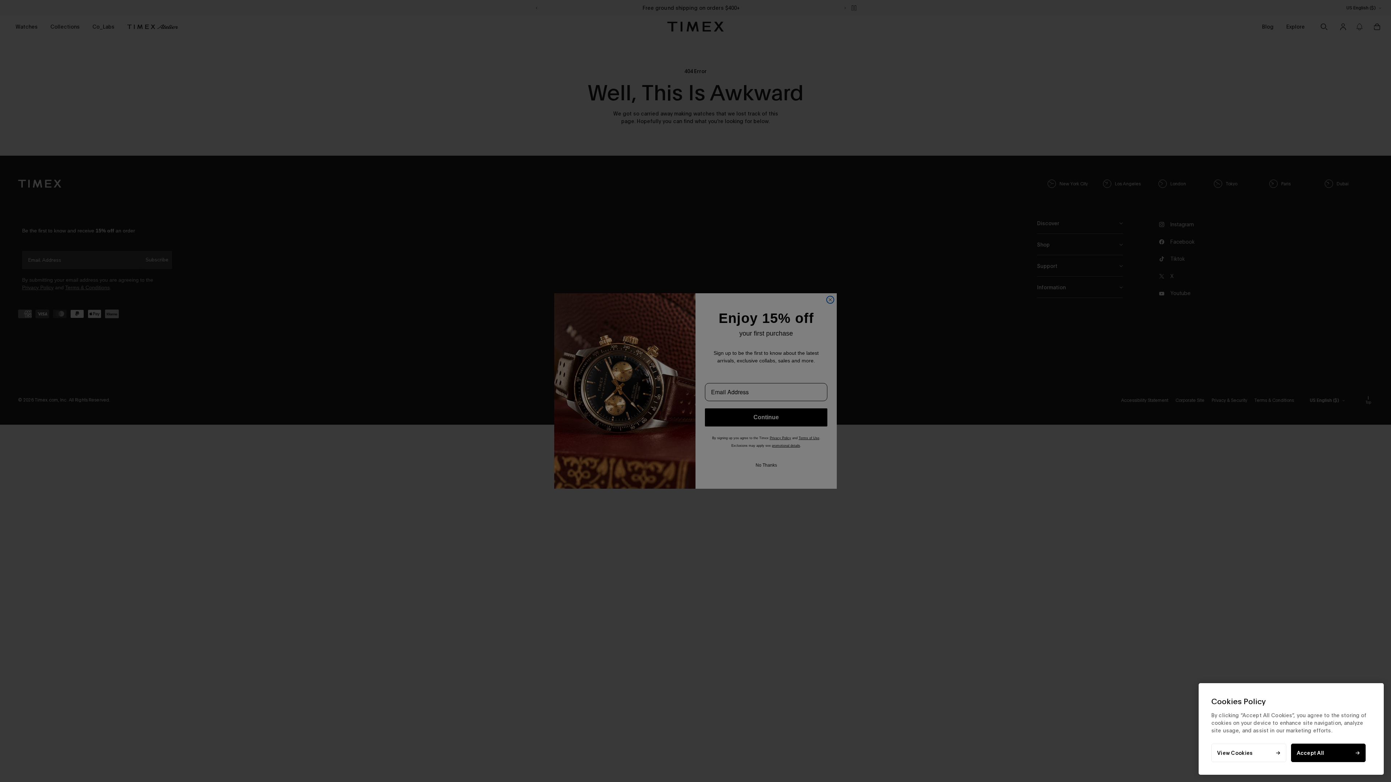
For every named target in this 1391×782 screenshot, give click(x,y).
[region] (1291, 729)
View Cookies (1235, 752)
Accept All (1310, 752)
